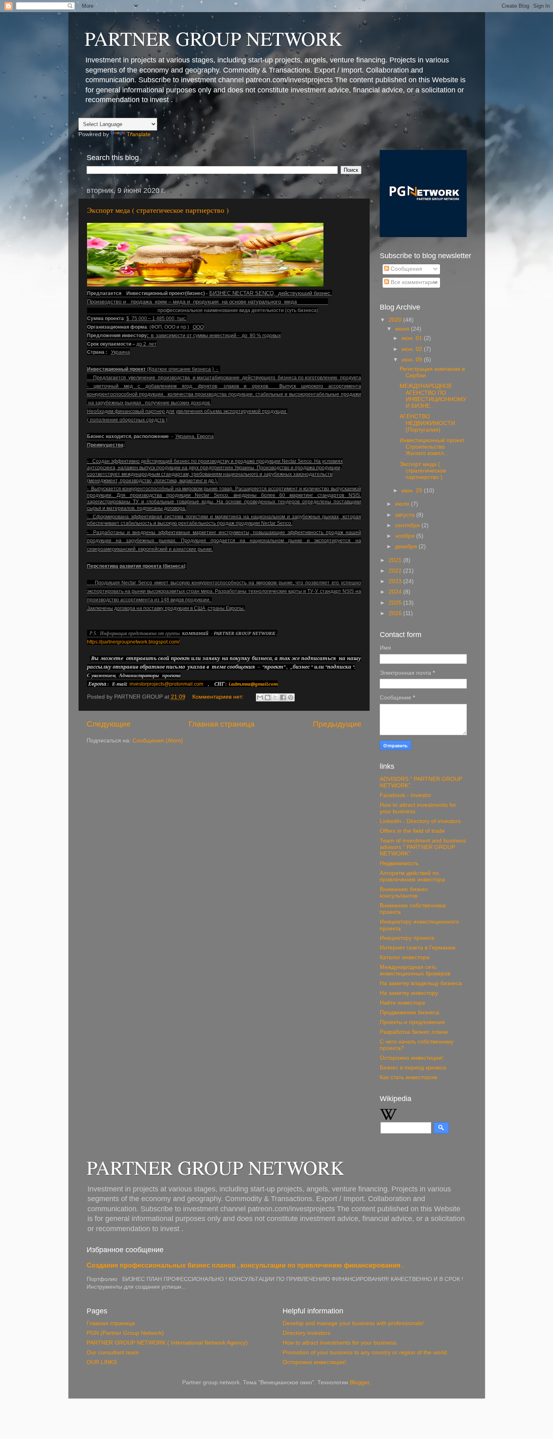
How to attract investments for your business (339, 1343)
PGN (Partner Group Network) (125, 1333)
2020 (396, 320)
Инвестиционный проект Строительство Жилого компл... (432, 446)
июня (403, 329)
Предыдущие (337, 724)
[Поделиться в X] (275, 697)
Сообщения (405, 269)
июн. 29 (413, 491)
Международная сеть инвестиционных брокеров (415, 970)
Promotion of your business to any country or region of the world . (366, 1352)
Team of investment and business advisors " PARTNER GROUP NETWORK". (423, 847)
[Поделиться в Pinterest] (291, 697)
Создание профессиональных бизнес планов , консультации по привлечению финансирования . (245, 1265)
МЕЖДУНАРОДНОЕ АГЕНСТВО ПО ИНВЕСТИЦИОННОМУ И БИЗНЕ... (433, 396)
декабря (407, 546)
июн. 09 (413, 360)
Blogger (359, 1382)
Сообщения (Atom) (157, 741)
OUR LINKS (102, 1362)
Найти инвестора (402, 1003)
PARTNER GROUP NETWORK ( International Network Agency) (167, 1343)
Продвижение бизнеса (409, 1012)
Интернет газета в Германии (417, 948)
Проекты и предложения (412, 1022)
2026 (396, 613)
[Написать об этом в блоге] (268, 697)
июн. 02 (413, 349)
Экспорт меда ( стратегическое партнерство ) (158, 210)
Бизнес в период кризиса (413, 1068)
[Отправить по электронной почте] (260, 697)
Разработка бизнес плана (414, 1032)
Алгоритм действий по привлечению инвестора (412, 876)
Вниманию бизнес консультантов (404, 892)
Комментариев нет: (218, 697)
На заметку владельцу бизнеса (421, 983)
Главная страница (222, 724)
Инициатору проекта (407, 938)
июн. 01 (413, 338)
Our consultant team (113, 1352)
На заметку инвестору (409, 993)
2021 (396, 560)
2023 (396, 581)
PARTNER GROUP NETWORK (213, 38)
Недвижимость (399, 863)
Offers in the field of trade (412, 831)
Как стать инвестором (408, 1077)
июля (403, 504)
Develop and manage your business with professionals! (353, 1323)
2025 (396, 603)
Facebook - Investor (405, 795)
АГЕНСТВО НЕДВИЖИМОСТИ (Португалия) (427, 422)
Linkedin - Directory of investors (420, 821)
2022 (396, 571)
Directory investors (306, 1333)
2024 (396, 592)
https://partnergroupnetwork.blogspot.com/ (133, 642)
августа (405, 515)
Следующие (109, 724)
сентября (408, 525)
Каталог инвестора (405, 957)
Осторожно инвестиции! (411, 1058)
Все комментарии (413, 282)
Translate (139, 134)
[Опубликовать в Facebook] (283, 697)
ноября (405, 536)
